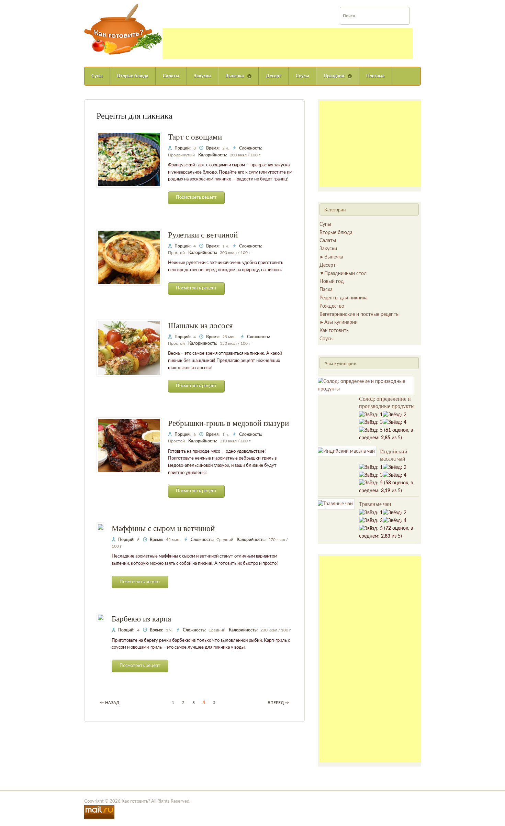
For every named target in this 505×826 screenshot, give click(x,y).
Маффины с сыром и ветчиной (163, 528)
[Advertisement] (287, 43)
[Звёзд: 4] (394, 422)
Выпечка (231, 79)
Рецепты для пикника (343, 298)
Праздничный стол (345, 273)
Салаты (171, 76)
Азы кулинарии (341, 322)
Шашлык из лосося (200, 325)
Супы (97, 76)
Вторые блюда (132, 76)
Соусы (302, 76)
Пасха (326, 289)
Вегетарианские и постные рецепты (359, 314)
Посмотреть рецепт (196, 197)
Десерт (273, 76)
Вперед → (278, 703)
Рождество (331, 306)
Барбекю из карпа (141, 618)
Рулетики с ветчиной (203, 234)
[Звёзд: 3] (371, 422)
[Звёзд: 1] (371, 415)
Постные (375, 76)
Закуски (202, 76)
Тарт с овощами (195, 136)
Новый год (331, 281)
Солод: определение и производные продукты (387, 402)
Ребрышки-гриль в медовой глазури (228, 423)
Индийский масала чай (393, 455)
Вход (474, 5)
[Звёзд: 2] (394, 415)
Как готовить (334, 330)
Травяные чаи (375, 503)
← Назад (109, 703)
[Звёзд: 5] (371, 430)
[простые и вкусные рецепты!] (123, 29)
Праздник (330, 79)
